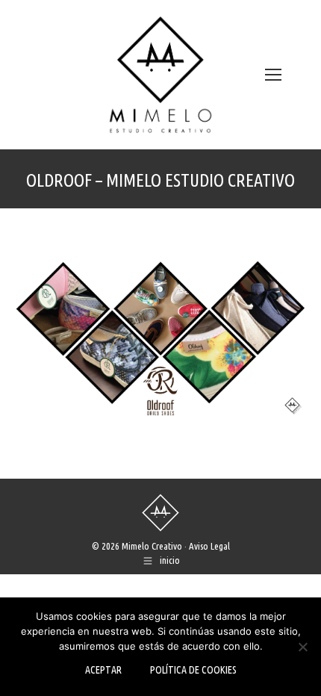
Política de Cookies (193, 670)
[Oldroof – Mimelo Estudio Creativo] (160, 340)
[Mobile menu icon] (273, 74)
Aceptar (103, 670)
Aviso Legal (209, 546)
